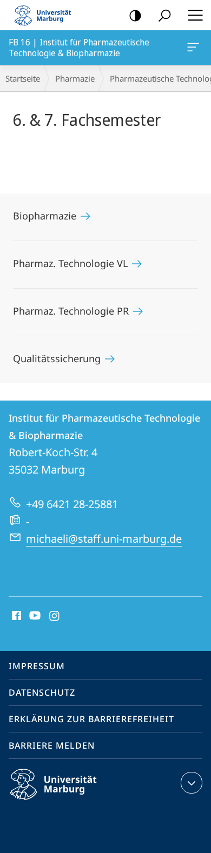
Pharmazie (75, 78)
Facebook (15, 616)
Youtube (34, 616)
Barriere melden (52, 745)
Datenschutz (42, 692)
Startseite (22, 78)
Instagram (55, 616)
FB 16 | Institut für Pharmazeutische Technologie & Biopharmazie (195, 47)
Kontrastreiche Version (135, 15)
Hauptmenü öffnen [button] (195, 15)
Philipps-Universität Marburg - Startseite (46, 15)
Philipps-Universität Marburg (72, 802)
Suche (164, 15)
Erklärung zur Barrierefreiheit (91, 719)
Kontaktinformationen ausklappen (191, 783)
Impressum (37, 666)
